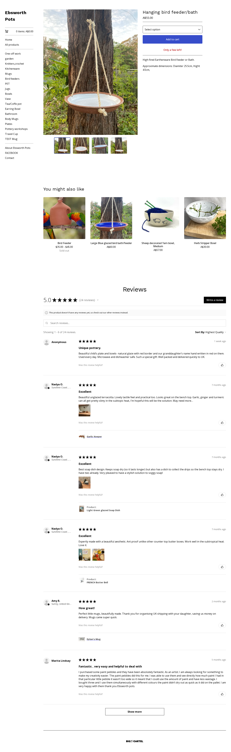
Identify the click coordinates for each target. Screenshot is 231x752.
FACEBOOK (11, 153)
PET (7, 83)
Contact (9, 158)
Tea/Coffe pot (13, 104)
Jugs (7, 88)
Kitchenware (12, 68)
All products (12, 44)
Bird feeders (12, 78)
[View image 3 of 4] (100, 145)
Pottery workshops (16, 129)
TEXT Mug (11, 139)
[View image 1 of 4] (62, 145)
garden (9, 58)
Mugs (8, 73)
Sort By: (200, 332)
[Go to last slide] (47, 72)
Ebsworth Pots (15, 16)
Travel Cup (11, 134)
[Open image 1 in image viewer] (90, 72)
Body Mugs (11, 119)
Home (8, 39)
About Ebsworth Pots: (18, 148)
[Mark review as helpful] (222, 365)
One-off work (13, 53)
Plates (8, 124)
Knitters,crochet (14, 63)
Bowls (8, 94)
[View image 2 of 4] (81, 145)
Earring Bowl (12, 109)
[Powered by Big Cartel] (134, 741)
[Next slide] (133, 72)
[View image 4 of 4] (119, 145)
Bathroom (11, 114)
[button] (98, 300)
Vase (8, 99)
